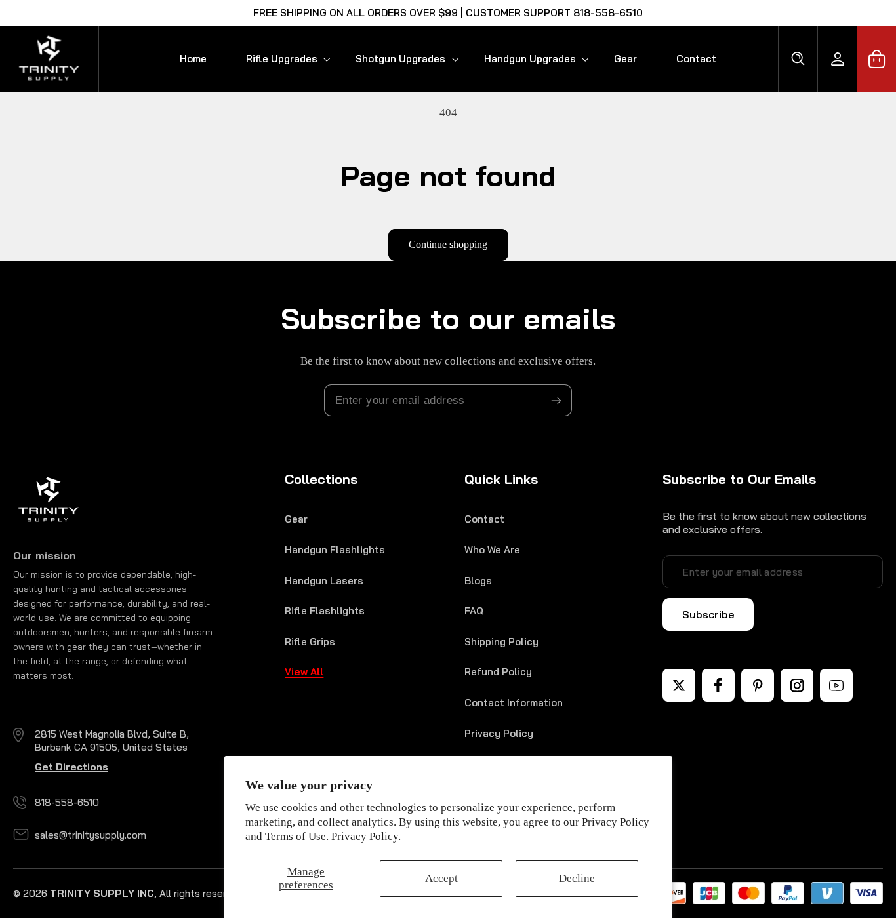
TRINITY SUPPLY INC (102, 893)
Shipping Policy (501, 641)
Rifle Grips (310, 641)
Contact (484, 519)
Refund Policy (498, 672)
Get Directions (71, 767)
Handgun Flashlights (335, 550)
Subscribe (708, 614)
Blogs (478, 580)
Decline (577, 878)
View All (304, 672)
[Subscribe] (556, 400)
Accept (441, 878)
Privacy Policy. (366, 836)
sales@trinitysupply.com (90, 835)
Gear (296, 519)
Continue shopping (448, 244)
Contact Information (513, 702)
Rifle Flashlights (325, 611)
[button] (281, 59)
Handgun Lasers (324, 580)
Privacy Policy (498, 733)
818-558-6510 (67, 802)
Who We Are (492, 550)
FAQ (473, 611)
